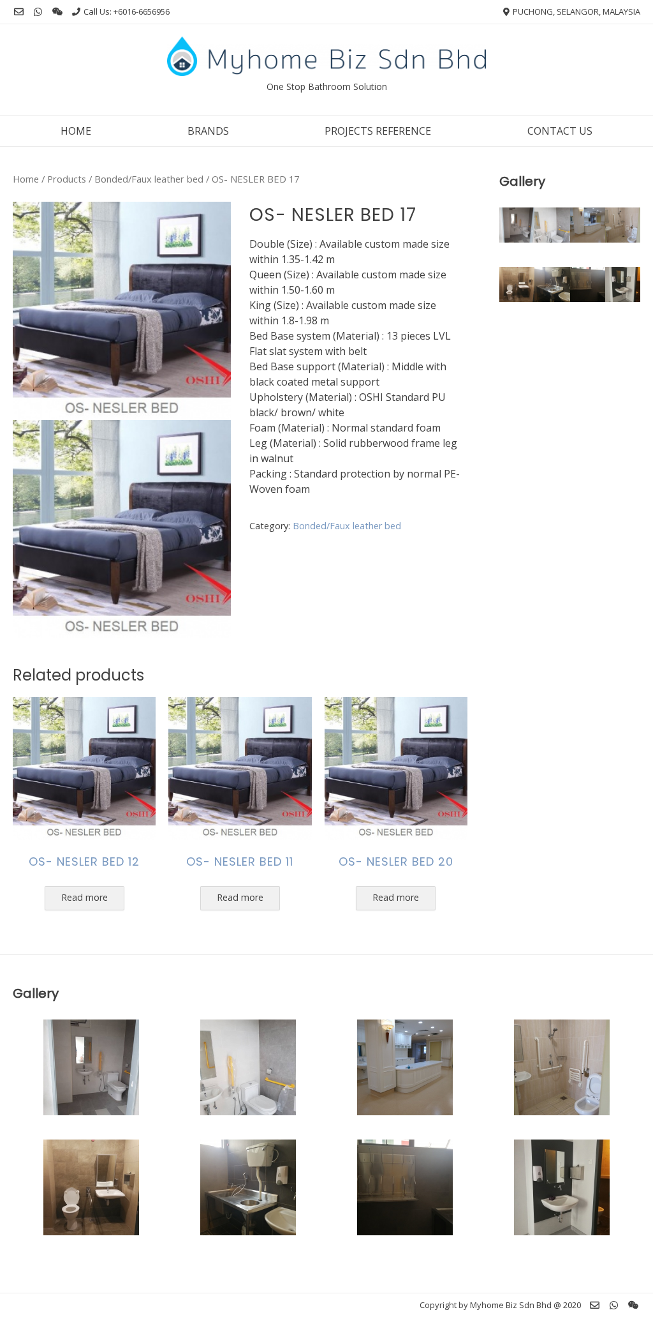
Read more (84, 897)
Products (66, 178)
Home (76, 131)
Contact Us (559, 131)
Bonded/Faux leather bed (148, 178)
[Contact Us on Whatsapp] (38, 11)
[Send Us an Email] (19, 11)
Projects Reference (378, 131)
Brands (208, 131)
